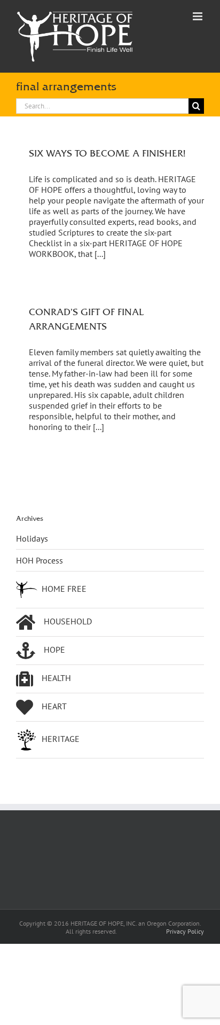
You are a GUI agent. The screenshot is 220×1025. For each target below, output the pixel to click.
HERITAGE (61, 738)
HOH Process (39, 560)
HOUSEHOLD (68, 621)
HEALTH (56, 677)
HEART (54, 706)
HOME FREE (64, 588)
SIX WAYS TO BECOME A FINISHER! (107, 153)
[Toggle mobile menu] (198, 16)
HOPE (54, 649)
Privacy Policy (185, 931)
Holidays (32, 538)
